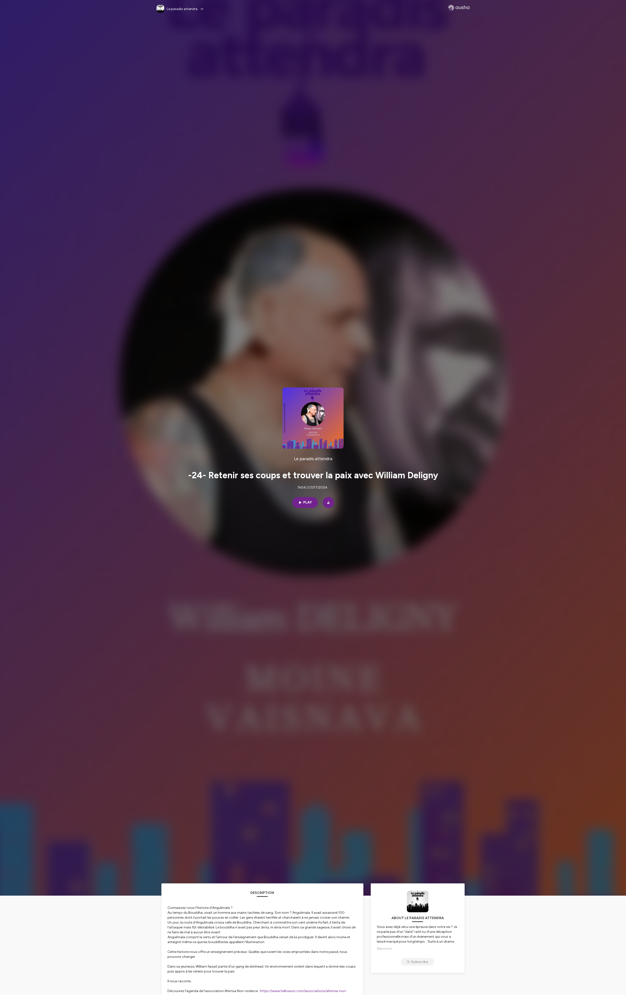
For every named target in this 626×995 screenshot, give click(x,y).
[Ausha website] (459, 8)
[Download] (328, 502)
